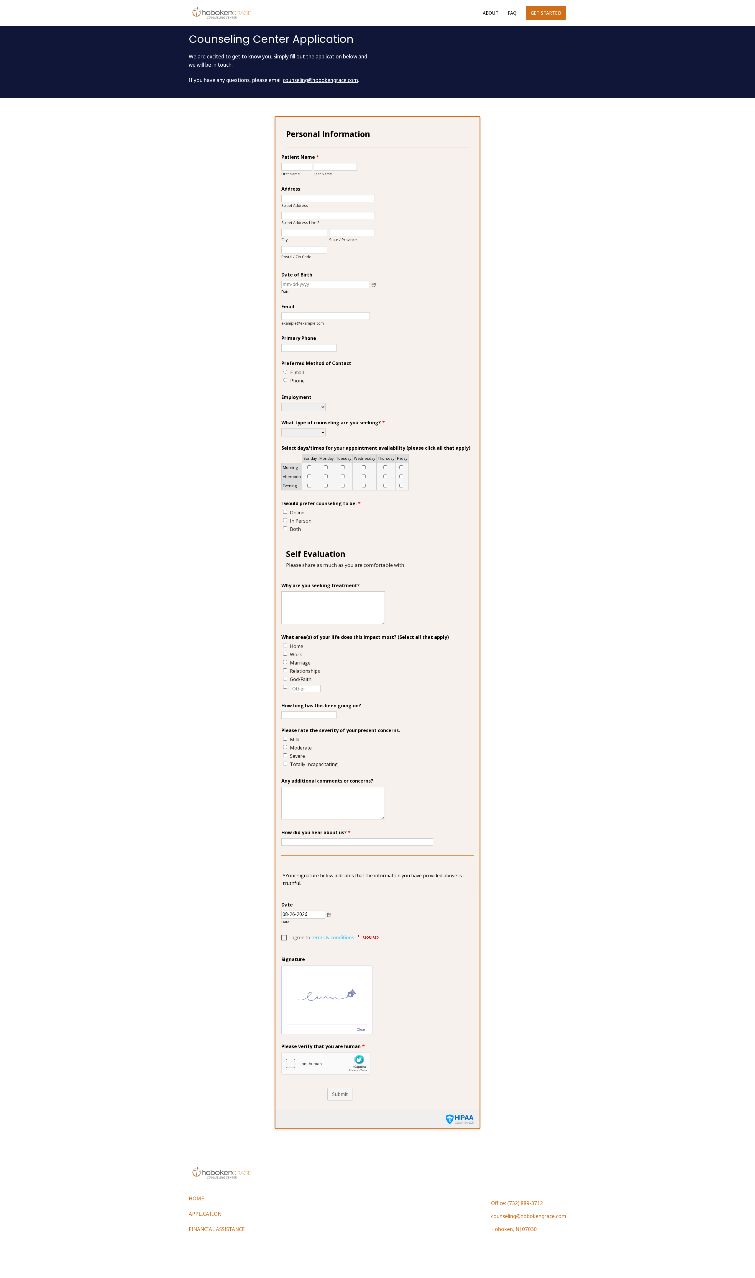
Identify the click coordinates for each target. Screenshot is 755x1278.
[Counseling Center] (222, 13)
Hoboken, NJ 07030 (514, 1229)
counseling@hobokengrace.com (320, 80)
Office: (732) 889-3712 (517, 1203)
